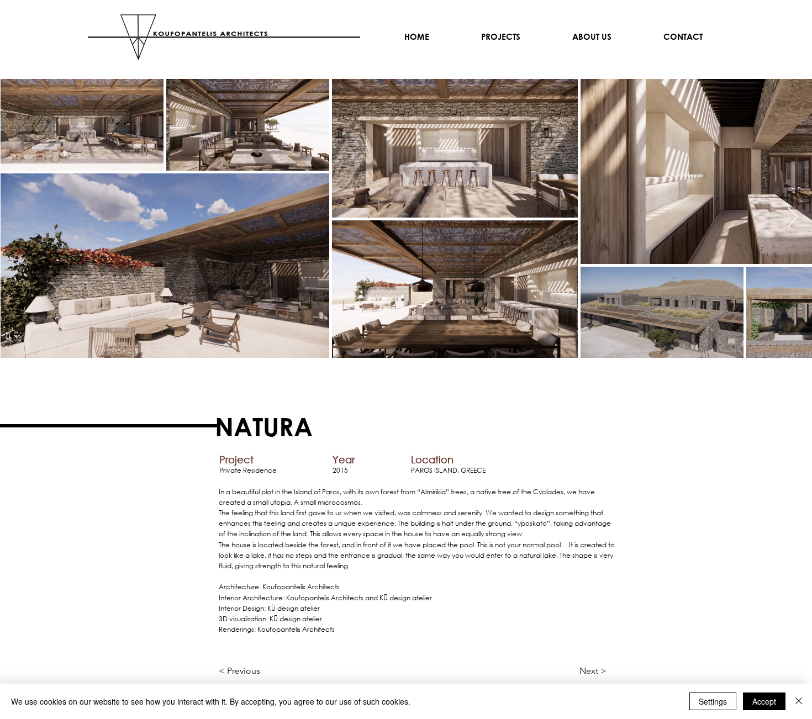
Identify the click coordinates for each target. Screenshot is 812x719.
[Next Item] (793, 218)
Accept (764, 701)
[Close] (798, 701)
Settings (713, 701)
